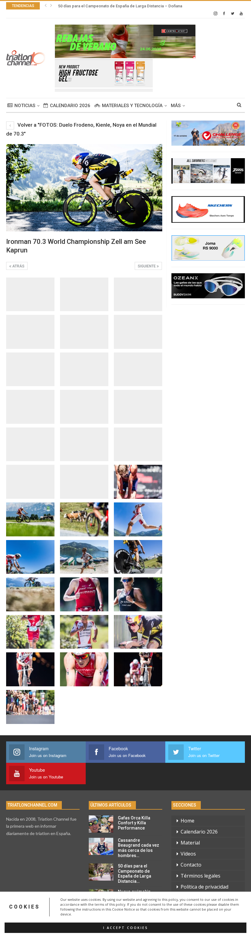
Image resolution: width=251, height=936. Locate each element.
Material (190, 842)
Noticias (24, 105)
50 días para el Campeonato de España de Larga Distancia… (134, 873)
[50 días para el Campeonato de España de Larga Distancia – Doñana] (101, 872)
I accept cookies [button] (125, 928)
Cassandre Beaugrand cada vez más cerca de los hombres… (138, 848)
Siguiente (147, 266)
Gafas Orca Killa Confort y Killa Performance (134, 823)
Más (176, 105)
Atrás (17, 266)
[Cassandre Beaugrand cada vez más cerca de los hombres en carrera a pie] (101, 846)
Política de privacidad (204, 886)
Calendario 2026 (70, 105)
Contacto (191, 864)
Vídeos (188, 853)
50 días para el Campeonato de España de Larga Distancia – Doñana (120, 6)
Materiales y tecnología (132, 105)
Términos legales (200, 875)
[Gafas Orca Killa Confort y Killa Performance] (101, 824)
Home (187, 820)
